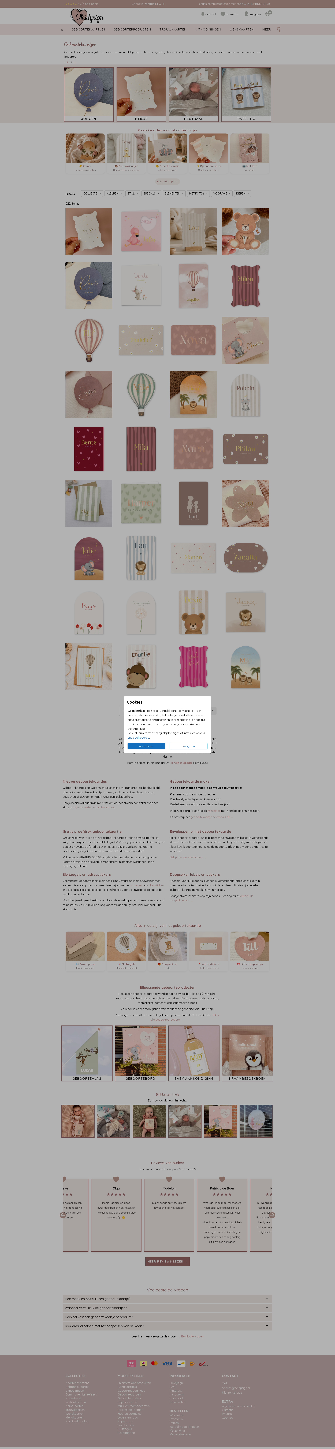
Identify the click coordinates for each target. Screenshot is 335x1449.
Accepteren (146, 746)
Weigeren (189, 746)
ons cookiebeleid (138, 737)
